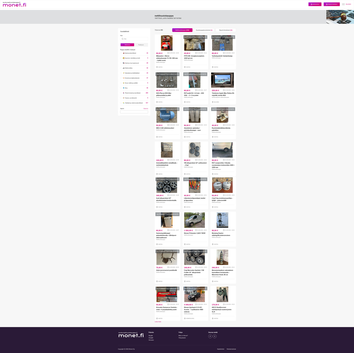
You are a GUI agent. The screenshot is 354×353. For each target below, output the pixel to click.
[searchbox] (121, 112)
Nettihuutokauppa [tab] (182, 30)
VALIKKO (348, 4)
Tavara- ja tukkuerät (131, 98)
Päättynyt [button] (141, 44)
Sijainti (122, 108)
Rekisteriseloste (231, 349)
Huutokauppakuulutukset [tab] (204, 30)
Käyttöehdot (220, 349)
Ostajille (151, 338)
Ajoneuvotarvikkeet (130, 53)
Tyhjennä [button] (145, 108)
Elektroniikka (128, 68)
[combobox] (134, 111)
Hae (121, 35)
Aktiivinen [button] (127, 44)
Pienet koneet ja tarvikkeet (132, 93)
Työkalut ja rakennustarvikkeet (134, 103)
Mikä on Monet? (183, 335)
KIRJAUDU (315, 4)
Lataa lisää (158, 321)
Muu (126, 88)
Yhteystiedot (182, 338)
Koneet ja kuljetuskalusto (132, 78)
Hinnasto (151, 340)
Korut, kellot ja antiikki (131, 83)
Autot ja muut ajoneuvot (132, 63)
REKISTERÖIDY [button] (332, 4)
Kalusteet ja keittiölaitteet (132, 73)
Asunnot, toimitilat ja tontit (132, 58)
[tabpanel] (195, 177)
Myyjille (151, 335)
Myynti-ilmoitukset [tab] (225, 30)
